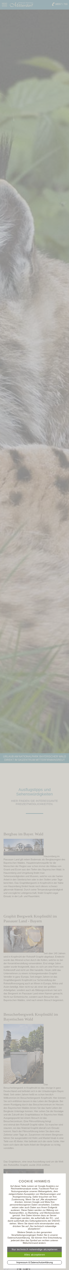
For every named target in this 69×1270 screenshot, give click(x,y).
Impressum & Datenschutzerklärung (34, 1262)
